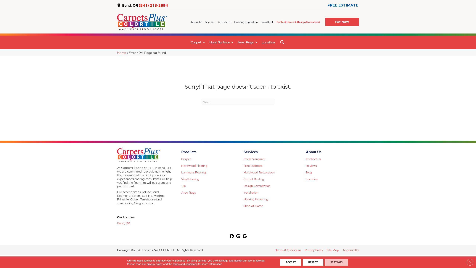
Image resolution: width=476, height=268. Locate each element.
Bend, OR (130, 5)
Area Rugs (246, 42)
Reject (313, 262)
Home (121, 53)
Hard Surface (219, 42)
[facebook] (232, 236)
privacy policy (155, 263)
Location (268, 42)
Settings (336, 262)
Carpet (196, 42)
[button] (342, 22)
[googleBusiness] (238, 236)
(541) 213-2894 (153, 5)
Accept (291, 262)
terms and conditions (185, 263)
